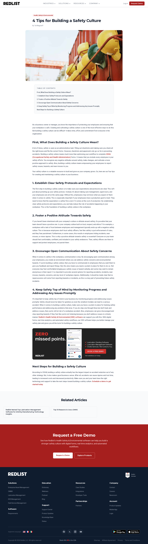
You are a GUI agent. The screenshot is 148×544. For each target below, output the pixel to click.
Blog (43, 499)
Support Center (47, 509)
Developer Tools (81, 495)
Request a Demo (63, 455)
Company (93, 3)
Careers (112, 491)
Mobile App (113, 509)
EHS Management (14, 499)
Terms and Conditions (132, 540)
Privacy (120, 540)
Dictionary (45, 487)
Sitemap (97, 540)
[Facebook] (64, 532)
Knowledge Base (47, 517)
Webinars (45, 491)
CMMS (10, 491)
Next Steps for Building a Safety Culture (50, 110)
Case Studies (80, 487)
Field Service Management (17, 503)
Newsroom (113, 495)
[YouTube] (81, 532)
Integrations (80, 491)
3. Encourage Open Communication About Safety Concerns (57, 103)
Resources (79, 3)
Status (44, 521)
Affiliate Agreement (109, 540)
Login (111, 513)
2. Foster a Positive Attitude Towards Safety (52, 99)
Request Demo (137, 3)
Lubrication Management (16, 495)
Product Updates (47, 513)
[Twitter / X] (69, 532)
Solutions (64, 3)
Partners (79, 506)
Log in (125, 3)
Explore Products (85, 455)
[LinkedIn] (75, 532)
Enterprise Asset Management (18, 487)
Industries (48, 3)
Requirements (13, 513)
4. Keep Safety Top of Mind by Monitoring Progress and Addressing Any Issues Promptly (68, 106)
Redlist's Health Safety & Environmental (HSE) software (61, 317)
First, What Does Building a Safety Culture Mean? (54, 92)
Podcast (45, 495)
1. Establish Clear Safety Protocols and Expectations (55, 96)
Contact (112, 487)
